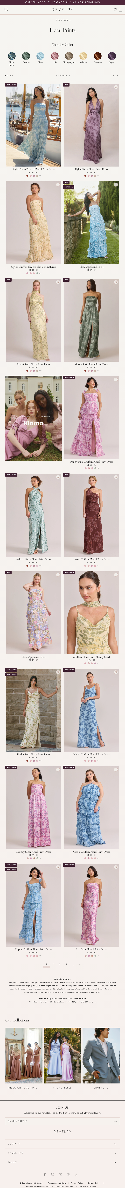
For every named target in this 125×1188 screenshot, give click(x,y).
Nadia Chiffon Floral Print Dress (91, 754)
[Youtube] (68, 1174)
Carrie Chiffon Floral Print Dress (91, 851)
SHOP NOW (114, 2)
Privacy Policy (77, 1183)
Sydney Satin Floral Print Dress (33, 851)
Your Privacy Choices (88, 1186)
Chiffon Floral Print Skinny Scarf (91, 657)
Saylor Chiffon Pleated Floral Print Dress (33, 266)
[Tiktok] (76, 1174)
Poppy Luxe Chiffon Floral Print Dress (91, 461)
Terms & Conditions (57, 1183)
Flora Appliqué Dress (91, 266)
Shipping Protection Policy (38, 1186)
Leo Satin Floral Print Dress (91, 949)
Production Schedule (64, 1186)
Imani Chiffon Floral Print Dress (91, 559)
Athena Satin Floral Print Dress (33, 559)
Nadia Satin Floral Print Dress (33, 754)
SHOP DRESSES (62, 1088)
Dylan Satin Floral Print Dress (91, 169)
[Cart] (120, 10)
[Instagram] (53, 1174)
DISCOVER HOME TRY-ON (23, 1088)
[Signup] (115, 1121)
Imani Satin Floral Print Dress (33, 364)
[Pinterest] (60, 1174)
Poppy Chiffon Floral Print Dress (33, 949)
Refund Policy (94, 1183)
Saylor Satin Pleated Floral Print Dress (34, 169)
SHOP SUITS (101, 1088)
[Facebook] (45, 1174)
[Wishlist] (115, 9)
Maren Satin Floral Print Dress (91, 364)
